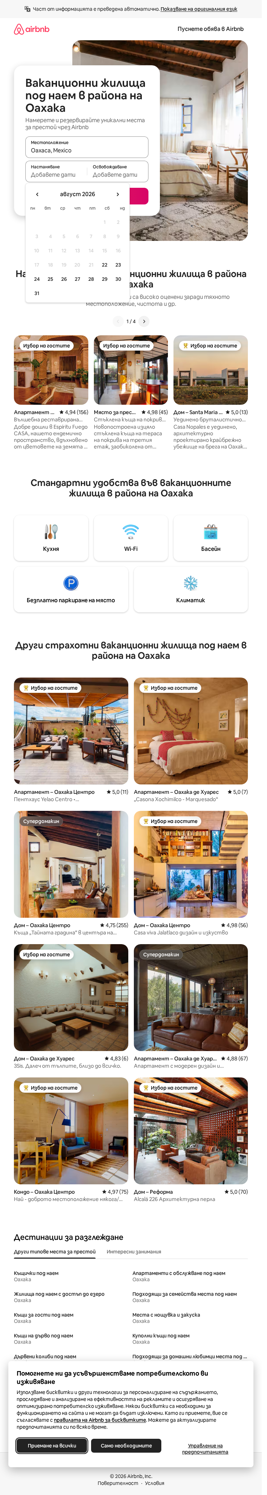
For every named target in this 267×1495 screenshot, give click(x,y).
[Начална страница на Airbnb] (31, 29)
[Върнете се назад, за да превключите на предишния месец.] (37, 194)
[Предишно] (118, 321)
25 (50, 279)
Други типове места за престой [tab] (55, 1252)
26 (64, 279)
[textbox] (56, 174)
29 (104, 279)
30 (118, 279)
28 (91, 279)
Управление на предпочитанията (205, 1449)
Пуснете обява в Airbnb (211, 29)
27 (77, 279)
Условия (154, 1483)
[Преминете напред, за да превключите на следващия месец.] (117, 194)
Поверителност (118, 1483)
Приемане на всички (52, 1446)
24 (37, 279)
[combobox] (87, 150)
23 (118, 265)
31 (36, 293)
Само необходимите (126, 1446)
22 (104, 265)
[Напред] (143, 321)
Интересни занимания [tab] (134, 1252)
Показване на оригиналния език (199, 9)
